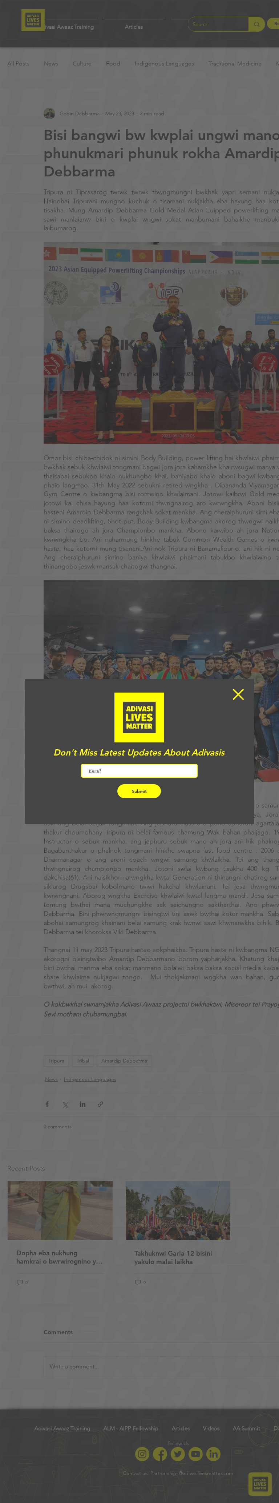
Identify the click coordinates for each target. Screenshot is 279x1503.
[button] (238, 694)
